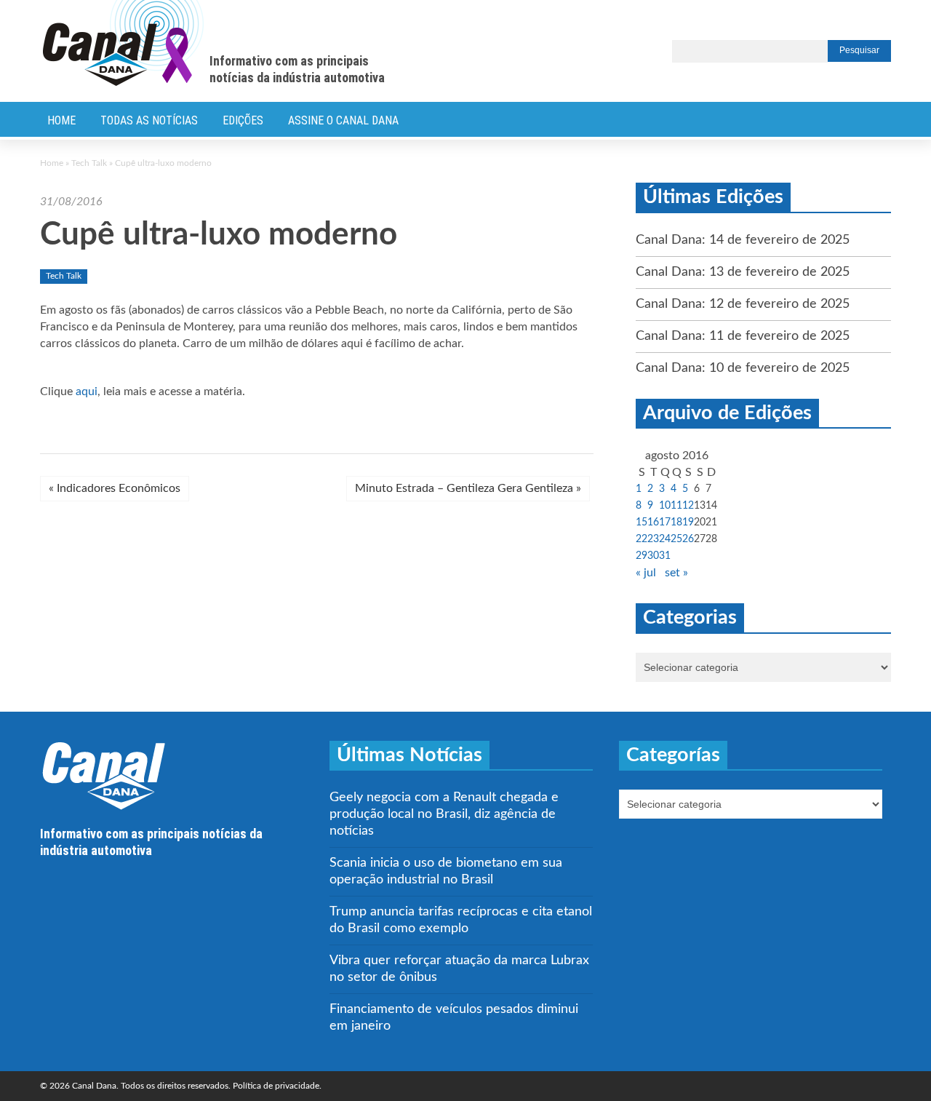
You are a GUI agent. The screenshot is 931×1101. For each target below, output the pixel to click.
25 (676, 539)
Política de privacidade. (277, 1085)
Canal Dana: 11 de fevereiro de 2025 (743, 336)
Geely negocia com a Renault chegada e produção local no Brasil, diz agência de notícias (444, 814)
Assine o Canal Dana (343, 120)
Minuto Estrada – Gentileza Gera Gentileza (468, 488)
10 (665, 506)
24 (665, 539)
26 (688, 539)
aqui (86, 391)
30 (653, 556)
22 (641, 539)
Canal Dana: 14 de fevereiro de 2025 (743, 240)
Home (61, 120)
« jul (646, 573)
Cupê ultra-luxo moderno (218, 235)
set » (676, 573)
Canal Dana (123, 43)
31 (665, 556)
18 (676, 522)
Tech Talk (89, 163)
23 (653, 539)
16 (653, 522)
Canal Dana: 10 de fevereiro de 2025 (743, 368)
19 (688, 522)
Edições (243, 120)
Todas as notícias (149, 120)
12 (688, 506)
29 (641, 556)
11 (676, 506)
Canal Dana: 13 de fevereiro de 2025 (743, 272)
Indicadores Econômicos (114, 488)
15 (641, 522)
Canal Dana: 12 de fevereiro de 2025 (743, 304)
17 (665, 522)
